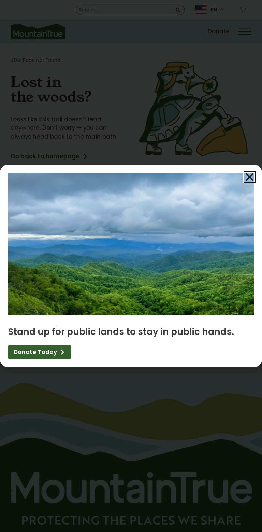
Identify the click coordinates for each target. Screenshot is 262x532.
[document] (131, 266)
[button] (249, 177)
